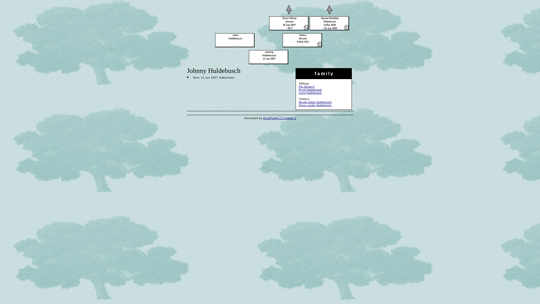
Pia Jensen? (307, 86)
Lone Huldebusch (310, 92)
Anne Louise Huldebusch (315, 105)
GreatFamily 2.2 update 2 (279, 118)
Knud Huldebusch (310, 89)
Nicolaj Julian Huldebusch (315, 102)
